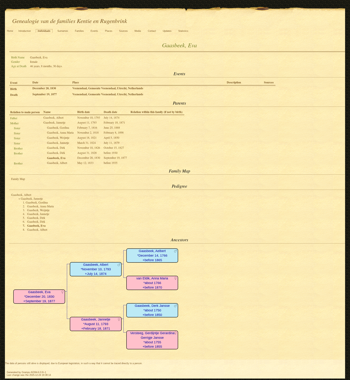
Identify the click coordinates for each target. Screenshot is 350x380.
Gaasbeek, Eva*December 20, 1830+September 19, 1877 (39, 296)
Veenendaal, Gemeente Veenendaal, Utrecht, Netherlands (107, 88)
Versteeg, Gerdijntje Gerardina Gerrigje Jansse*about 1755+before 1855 (152, 339)
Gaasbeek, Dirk (56, 147)
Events (94, 31)
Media (138, 31)
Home (10, 31)
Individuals (44, 31)
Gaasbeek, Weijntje (58, 137)
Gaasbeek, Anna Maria (60, 132)
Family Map (18, 179)
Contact (152, 31)
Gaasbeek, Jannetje (54, 122)
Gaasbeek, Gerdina (58, 127)
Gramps (26, 372)
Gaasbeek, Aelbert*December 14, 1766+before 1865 (152, 255)
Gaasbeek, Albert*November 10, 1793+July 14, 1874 (96, 269)
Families (79, 31)
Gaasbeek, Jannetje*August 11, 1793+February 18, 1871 (95, 324)
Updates (167, 31)
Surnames (62, 31)
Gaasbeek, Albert (53, 117)
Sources (123, 31)
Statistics (183, 31)
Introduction (24, 31)
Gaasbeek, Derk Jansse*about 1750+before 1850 (152, 310)
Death (14, 95)
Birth (13, 89)
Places (108, 31)
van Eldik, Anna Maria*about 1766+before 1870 (152, 283)
